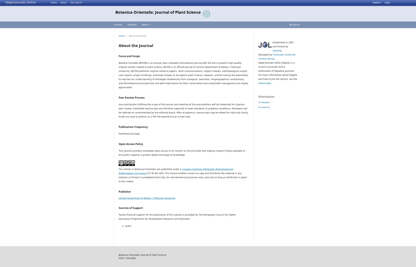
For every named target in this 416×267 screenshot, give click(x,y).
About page (264, 83)
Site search (76, 2)
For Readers (264, 102)
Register (377, 2)
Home (54, 2)
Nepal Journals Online (21, 2)
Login (387, 2)
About (63, 2)
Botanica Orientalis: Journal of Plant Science (158, 12)
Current (118, 24)
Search (296, 24)
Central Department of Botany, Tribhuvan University (147, 198)
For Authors (264, 107)
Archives (132, 24)
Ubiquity (277, 50)
